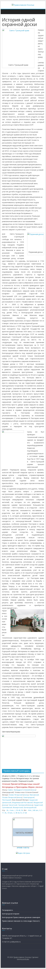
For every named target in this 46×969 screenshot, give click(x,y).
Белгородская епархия (10, 914)
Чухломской (22, 805)
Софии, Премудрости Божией (19, 790)
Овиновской (34, 795)
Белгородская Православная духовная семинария (21, 917)
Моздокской (38, 802)
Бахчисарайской (30, 807)
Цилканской (6, 802)
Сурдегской (38, 805)
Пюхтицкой (6, 800)
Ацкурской (33, 800)
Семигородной (28, 797)
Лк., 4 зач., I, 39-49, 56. (15, 810)
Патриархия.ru (7, 910)
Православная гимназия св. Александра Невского (21, 921)
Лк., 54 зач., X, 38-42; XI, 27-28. (16, 813)
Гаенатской (12, 805)
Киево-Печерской (15, 795)
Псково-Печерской (9, 797)
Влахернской (18, 807)
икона (39, 787)
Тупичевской (7, 807)
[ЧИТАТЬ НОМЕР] (23, 819)
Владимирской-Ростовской (22, 802)
